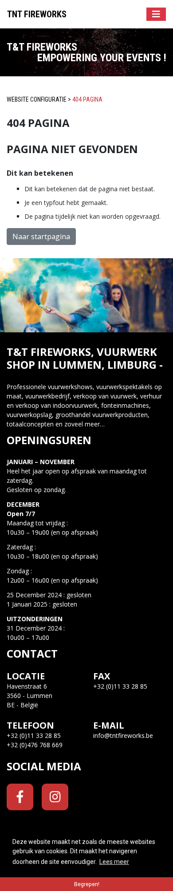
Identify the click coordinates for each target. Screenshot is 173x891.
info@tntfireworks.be (123, 735)
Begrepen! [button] (86, 884)
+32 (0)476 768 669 (35, 745)
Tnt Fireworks (37, 14)
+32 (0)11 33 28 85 (34, 735)
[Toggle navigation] (156, 14)
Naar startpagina (41, 236)
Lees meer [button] (114, 861)
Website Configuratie (37, 99)
